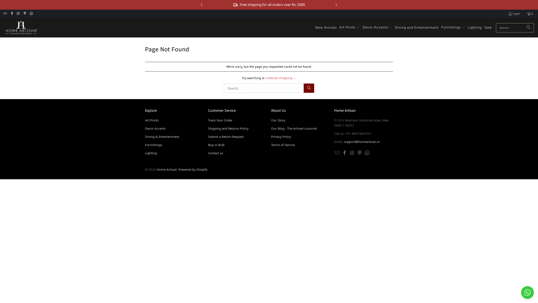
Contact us (215, 153)
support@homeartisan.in (362, 142)
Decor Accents (155, 128)
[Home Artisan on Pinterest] (24, 13)
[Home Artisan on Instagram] (18, 13)
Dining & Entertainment (162, 136)
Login (516, 13)
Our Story (278, 120)
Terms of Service (283, 145)
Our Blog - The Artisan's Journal (294, 128)
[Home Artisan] (21, 27)
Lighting (151, 153)
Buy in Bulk (216, 145)
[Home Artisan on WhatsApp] (31, 13)
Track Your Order (220, 120)
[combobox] (515, 27)
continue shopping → (281, 78)
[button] (349, 28)
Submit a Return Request (226, 136)
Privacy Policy (281, 136)
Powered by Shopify (192, 169)
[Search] (528, 27)
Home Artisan (167, 169)
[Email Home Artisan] (5, 13)
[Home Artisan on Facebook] (11, 13)
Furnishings (153, 145)
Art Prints (152, 120)
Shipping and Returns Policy (228, 128)
